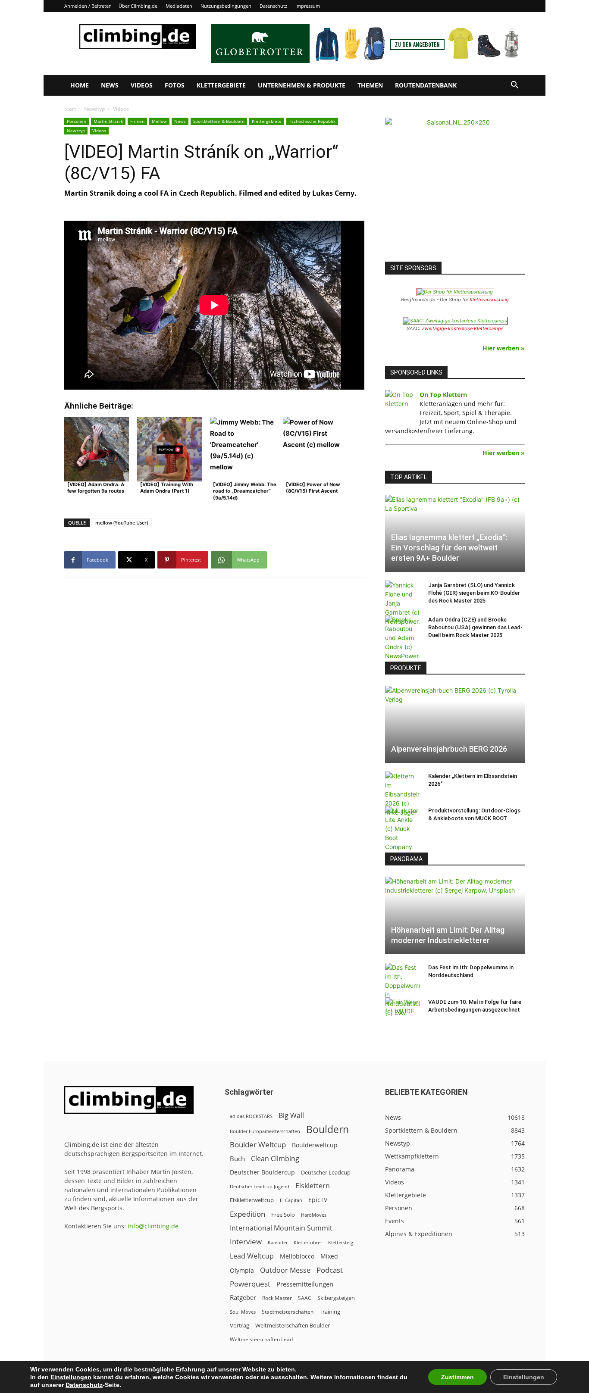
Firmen (137, 121)
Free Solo (283, 1214)
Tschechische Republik (312, 121)
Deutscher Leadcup (326, 1172)
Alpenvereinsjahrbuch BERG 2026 (449, 748)
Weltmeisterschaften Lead (261, 1339)
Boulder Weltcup (258, 1144)
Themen (370, 85)
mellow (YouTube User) (121, 522)
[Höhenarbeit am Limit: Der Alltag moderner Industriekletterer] (455, 915)
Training (330, 1311)
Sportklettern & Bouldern (218, 121)
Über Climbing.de (138, 6)
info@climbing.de (153, 1226)
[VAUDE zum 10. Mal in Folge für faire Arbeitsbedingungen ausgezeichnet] (402, 1010)
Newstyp (94, 108)
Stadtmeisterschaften (287, 1311)
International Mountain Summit (281, 1228)
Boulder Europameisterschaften (265, 1131)
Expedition (247, 1213)
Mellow (159, 121)
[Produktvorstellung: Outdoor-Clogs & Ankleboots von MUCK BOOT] (402, 828)
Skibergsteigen (336, 1298)
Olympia (242, 1270)
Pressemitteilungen (304, 1284)
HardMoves (313, 1215)
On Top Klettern (443, 394)
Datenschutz (273, 6)
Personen (76, 121)
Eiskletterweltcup (252, 1200)
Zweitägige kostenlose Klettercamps (463, 328)
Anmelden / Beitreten (88, 6)
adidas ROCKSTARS (251, 1116)
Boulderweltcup (315, 1145)
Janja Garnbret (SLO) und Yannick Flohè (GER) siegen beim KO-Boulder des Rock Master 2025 (474, 593)
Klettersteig (340, 1242)
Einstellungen (70, 1377)
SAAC (304, 1298)
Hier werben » (503, 348)
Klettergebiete (221, 85)
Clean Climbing (275, 1158)
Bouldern (327, 1129)
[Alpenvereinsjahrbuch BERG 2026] (455, 724)
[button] (514, 86)
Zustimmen (457, 1377)
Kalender (278, 1242)
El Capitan (291, 1200)
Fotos (175, 85)
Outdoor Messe (285, 1270)
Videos (142, 85)
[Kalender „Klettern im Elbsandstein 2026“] (402, 794)
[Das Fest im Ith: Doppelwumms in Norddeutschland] (402, 990)
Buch (237, 1158)
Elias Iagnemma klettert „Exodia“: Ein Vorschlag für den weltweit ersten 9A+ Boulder (449, 547)
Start (70, 108)
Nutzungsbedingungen (226, 6)
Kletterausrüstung (489, 300)
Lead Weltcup (252, 1256)
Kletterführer (308, 1243)
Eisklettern (312, 1185)
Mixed (329, 1256)
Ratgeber (243, 1297)
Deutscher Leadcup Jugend (259, 1186)
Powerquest (250, 1283)
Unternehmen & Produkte (301, 85)
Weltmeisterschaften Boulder (292, 1325)
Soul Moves (243, 1312)
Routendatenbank (426, 85)
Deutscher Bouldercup (262, 1172)
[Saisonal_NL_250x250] (455, 187)
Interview (246, 1241)
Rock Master (277, 1298)
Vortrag (239, 1325)
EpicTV (317, 1200)
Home (79, 85)
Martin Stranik (108, 121)
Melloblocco (297, 1256)
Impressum (307, 6)
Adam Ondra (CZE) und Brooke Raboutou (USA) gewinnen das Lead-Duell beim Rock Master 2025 (475, 627)
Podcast (329, 1269)
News (110, 85)
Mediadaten (179, 6)
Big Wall (291, 1115)
